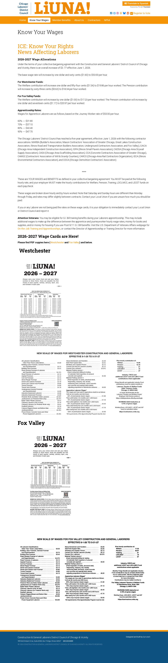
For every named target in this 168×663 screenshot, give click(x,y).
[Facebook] (111, 13)
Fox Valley (74, 242)
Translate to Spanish (137, 3)
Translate (146, 7)
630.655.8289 (67, 641)
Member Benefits (61, 20)
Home (22, 20)
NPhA (107, 20)
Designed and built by (138, 637)
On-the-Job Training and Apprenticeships (39, 228)
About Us (79, 20)
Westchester (57, 242)
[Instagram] (118, 13)
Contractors (94, 20)
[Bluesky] (124, 13)
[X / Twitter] (114, 13)
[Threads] (121, 13)
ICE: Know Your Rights (46, 46)
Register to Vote (141, 13)
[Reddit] (128, 13)
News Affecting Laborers (48, 51)
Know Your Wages (39, 20)
